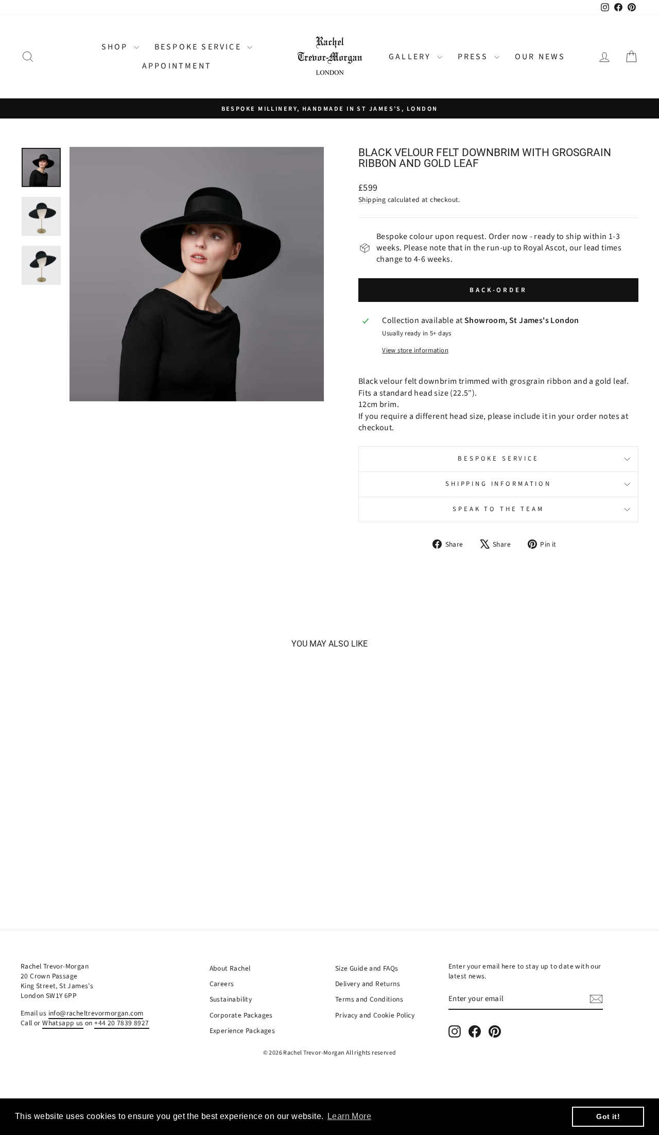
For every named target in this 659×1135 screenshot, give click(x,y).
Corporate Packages (241, 1015)
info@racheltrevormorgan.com (96, 1013)
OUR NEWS (540, 56)
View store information (415, 350)
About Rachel (230, 968)
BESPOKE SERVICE (199, 47)
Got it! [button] (608, 1116)
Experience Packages (242, 1031)
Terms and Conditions (369, 999)
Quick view (93, 808)
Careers (222, 984)
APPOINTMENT (177, 66)
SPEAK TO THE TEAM (498, 509)
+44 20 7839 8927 (121, 1023)
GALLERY (412, 56)
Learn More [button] (349, 1116)
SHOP (116, 47)
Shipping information (498, 483)
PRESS (475, 56)
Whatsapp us (62, 1023)
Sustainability (231, 999)
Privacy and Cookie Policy (374, 1015)
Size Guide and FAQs (366, 968)
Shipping (372, 200)
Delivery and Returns (367, 984)
